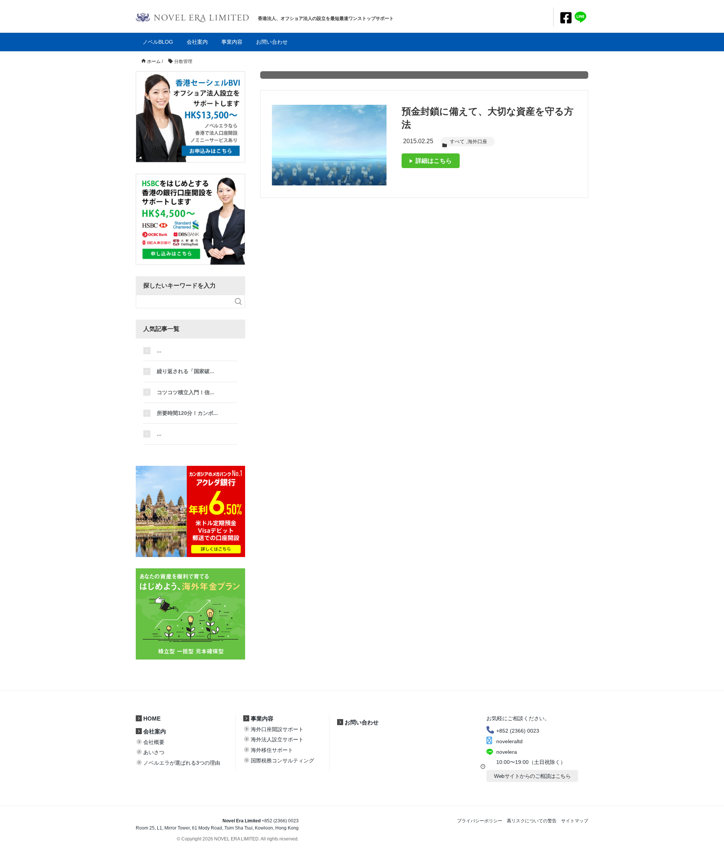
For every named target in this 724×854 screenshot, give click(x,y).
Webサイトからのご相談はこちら (532, 776)
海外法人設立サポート (277, 739)
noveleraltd (509, 741)
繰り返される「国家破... (185, 371)
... (159, 350)
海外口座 (477, 141)
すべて (457, 141)
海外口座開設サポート (277, 729)
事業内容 (231, 42)
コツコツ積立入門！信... (185, 392)
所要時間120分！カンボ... (187, 413)
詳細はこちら (432, 161)
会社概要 (153, 742)
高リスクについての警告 (532, 820)
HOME (152, 718)
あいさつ (153, 752)
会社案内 (197, 42)
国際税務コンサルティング (282, 761)
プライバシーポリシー (479, 820)
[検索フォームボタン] (238, 301)
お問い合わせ (272, 42)
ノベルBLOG (158, 42)
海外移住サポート (272, 750)
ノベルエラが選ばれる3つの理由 (181, 763)
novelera (506, 752)
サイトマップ (574, 820)
